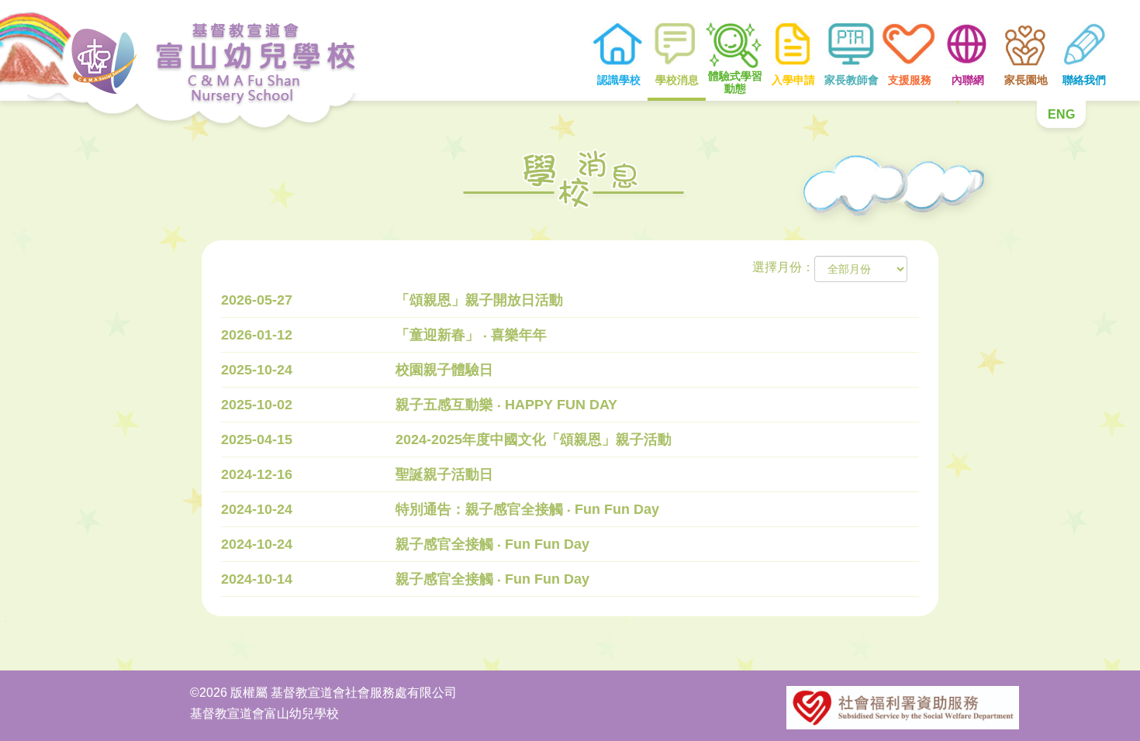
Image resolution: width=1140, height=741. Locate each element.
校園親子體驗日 (444, 369)
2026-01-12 (256, 335)
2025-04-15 (256, 439)
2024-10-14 (256, 579)
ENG (1061, 114)
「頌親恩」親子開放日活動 (479, 300)
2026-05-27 (256, 300)
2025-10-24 (256, 369)
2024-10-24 (256, 509)
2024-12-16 (256, 474)
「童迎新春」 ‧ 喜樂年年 (471, 335)
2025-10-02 (256, 404)
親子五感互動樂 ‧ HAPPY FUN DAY (506, 404)
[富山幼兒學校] (182, 50)
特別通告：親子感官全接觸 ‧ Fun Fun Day (527, 509)
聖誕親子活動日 (444, 474)
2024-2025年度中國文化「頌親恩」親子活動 (534, 439)
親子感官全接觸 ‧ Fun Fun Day (492, 544)
